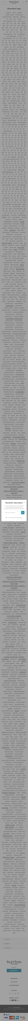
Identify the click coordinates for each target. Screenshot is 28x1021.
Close (24, 502)
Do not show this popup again (15, 517)
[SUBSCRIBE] (22, 512)
